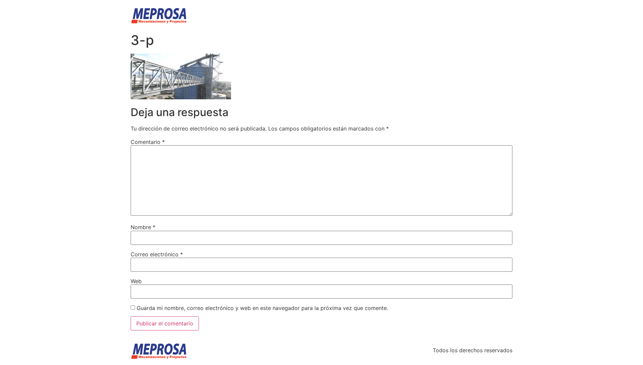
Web (136, 281)
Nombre (143, 227)
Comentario (148, 142)
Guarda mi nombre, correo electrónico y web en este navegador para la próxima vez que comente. (262, 308)
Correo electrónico (157, 254)
